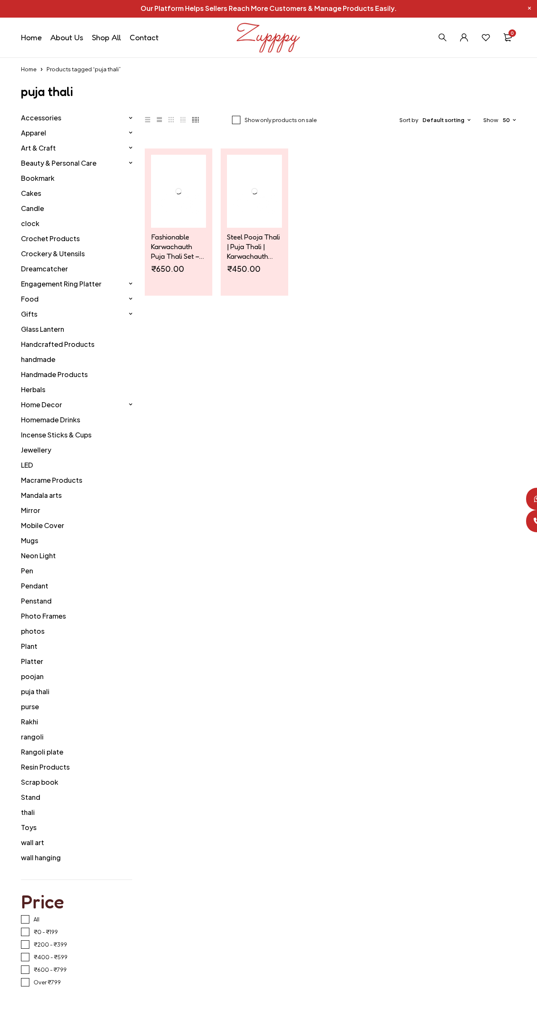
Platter (32, 661)
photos (32, 631)
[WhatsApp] (526, 499)
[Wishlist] (485, 37)
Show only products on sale (281, 120)
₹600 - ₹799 (50, 969)
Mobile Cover (42, 525)
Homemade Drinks (50, 419)
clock (30, 223)
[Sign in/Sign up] (464, 37)
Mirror (30, 510)
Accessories (41, 117)
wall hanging (41, 857)
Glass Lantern (42, 329)
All (36, 919)
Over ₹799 (47, 982)
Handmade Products (54, 374)
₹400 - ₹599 (51, 957)
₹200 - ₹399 (50, 944)
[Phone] (526, 521)
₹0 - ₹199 (46, 932)
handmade (38, 359)
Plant (29, 646)
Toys (28, 827)
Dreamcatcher (44, 268)
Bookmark (38, 178)
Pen (27, 570)
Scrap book (39, 782)
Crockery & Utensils (53, 253)
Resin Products (45, 766)
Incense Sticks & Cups (56, 434)
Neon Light (38, 555)
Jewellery (36, 449)
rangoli (32, 736)
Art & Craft (38, 147)
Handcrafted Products (57, 344)
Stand (30, 797)
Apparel (33, 132)
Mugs (29, 540)
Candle (32, 208)
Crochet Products (50, 238)
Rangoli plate (42, 751)
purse (30, 706)
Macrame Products (51, 480)
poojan (32, 676)
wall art (32, 842)
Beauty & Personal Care (58, 163)
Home (28, 69)
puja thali (35, 691)
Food (30, 298)
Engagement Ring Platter (61, 283)
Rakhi (29, 721)
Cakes (31, 193)
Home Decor (41, 404)
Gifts (29, 314)
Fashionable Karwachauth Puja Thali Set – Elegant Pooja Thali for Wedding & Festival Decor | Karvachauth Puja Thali (178, 246)
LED (27, 465)
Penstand (36, 600)
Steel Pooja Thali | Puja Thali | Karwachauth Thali (253, 246)
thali (28, 812)
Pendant (34, 585)
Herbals (33, 389)
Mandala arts (41, 495)
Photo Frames (43, 615)
